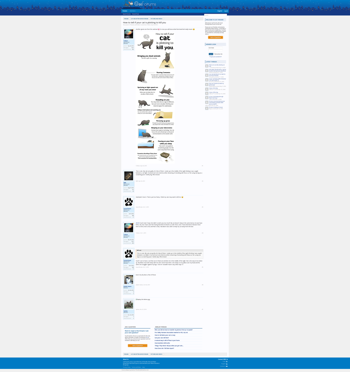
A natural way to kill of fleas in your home (167, 340)
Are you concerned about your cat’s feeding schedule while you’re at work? (217, 102)
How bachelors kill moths (162, 343)
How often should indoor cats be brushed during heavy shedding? (217, 70)
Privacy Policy (127, 367)
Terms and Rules (136, 367)
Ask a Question (138, 346)
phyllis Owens (127, 286)
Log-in (224, 361)
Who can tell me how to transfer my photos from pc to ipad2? (174, 330)
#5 (202, 267)
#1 (202, 165)
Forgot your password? (216, 56)
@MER (138, 223)
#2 (202, 181)
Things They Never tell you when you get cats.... (169, 346)
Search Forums (127, 14)
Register (219, 11)
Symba (126, 311)
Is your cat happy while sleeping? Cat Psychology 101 (217, 79)
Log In (226, 11)
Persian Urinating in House (216, 107)
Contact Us (223, 366)
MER (125, 182)
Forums (125, 11)
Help (143, 367)
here (147, 337)
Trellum (126, 41)
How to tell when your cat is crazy (165, 335)
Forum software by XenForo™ (135, 370)
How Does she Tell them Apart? (164, 348)
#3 (202, 207)
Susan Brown (127, 208)
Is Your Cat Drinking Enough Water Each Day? (216, 97)
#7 (202, 309)
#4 (202, 233)
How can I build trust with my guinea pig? (216, 84)
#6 (202, 284)
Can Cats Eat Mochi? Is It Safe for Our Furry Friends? (217, 74)
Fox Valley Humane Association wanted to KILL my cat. (171, 332)
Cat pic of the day (213, 92)
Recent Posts (135, 14)
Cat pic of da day (213, 88)
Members (133, 11)
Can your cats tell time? (162, 338)
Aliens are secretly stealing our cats (217, 65)
